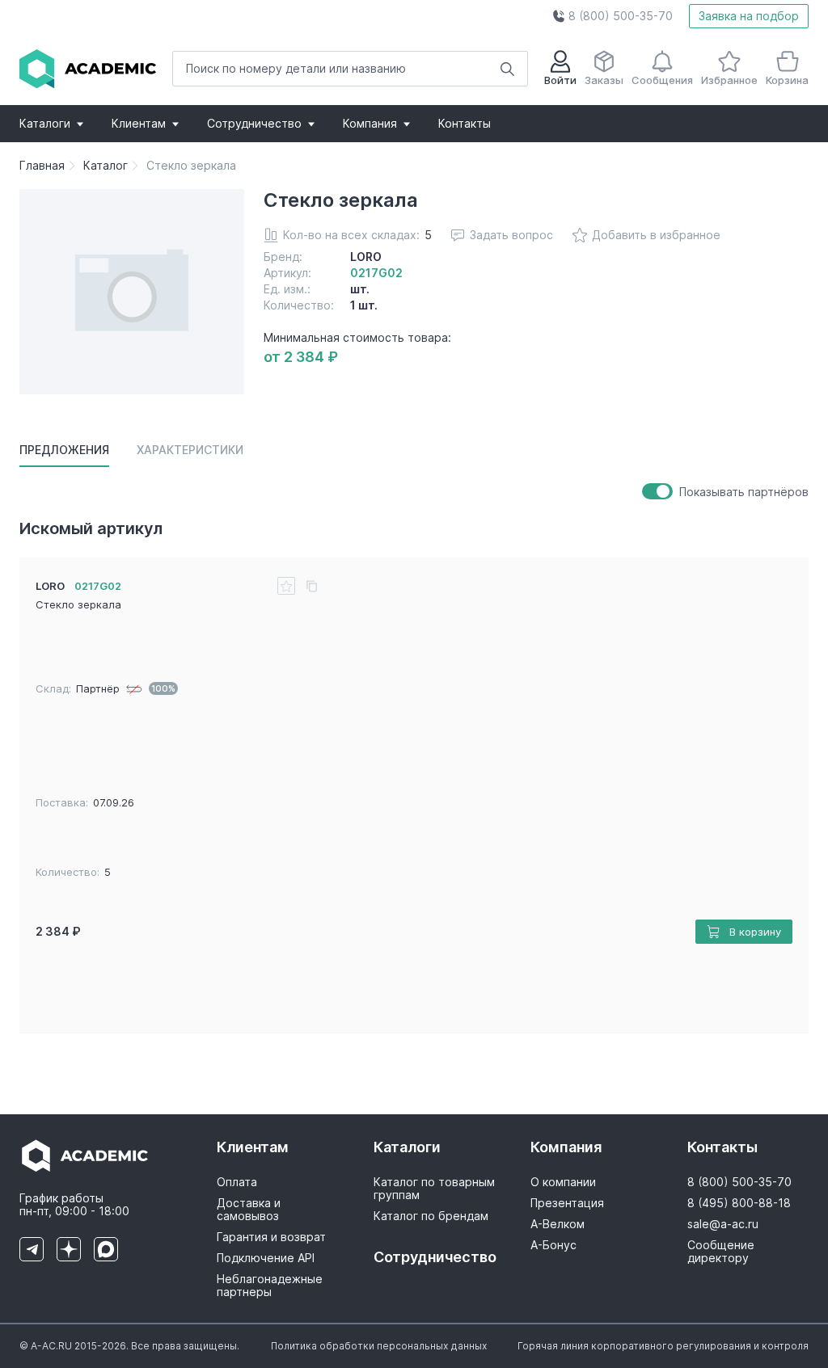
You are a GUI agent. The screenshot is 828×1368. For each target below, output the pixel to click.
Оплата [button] (237, 1182)
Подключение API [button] (266, 1258)
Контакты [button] (464, 123)
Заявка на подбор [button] (749, 16)
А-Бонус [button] (553, 1245)
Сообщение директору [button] (720, 1252)
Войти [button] (560, 80)
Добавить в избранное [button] (656, 235)
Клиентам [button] (139, 123)
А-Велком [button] (557, 1224)
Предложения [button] (64, 450)
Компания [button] (370, 123)
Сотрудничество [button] (254, 123)
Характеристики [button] (190, 450)
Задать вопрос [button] (511, 235)
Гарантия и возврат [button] (271, 1237)
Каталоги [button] (44, 123)
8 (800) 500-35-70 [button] (739, 1182)
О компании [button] (563, 1182)
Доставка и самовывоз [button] (249, 1210)
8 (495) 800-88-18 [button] (739, 1203)
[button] (612, 16)
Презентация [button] (567, 1203)
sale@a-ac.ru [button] (722, 1224)
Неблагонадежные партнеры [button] (270, 1286)
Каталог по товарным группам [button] (434, 1189)
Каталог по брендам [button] (431, 1216)
